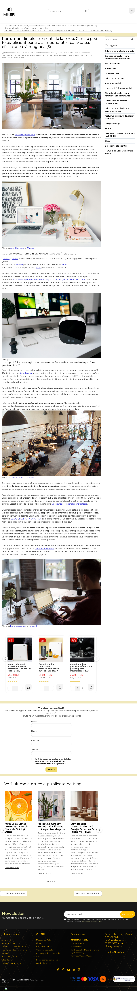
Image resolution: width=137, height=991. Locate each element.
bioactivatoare (112, 73)
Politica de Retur (43, 946)
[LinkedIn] (74, 969)
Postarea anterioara (14, 893)
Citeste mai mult (12, 868)
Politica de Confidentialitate (91, 922)
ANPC (38, 956)
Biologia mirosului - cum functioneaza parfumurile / (26, 28)
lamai (38, 267)
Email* (34, 722)
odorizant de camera (44, 548)
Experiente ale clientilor (116, 146)
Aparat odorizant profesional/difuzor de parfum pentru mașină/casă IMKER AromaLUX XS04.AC (81, 667)
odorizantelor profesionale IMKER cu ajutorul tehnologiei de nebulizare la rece (49, 279)
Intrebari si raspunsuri (45, 963)
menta (15, 258)
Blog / (95, 26)
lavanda (19, 264)
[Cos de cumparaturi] (132, 11)
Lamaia (6, 258)
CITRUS (38, 519)
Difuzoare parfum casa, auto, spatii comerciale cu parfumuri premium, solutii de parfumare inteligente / (48, 26)
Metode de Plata (43, 940)
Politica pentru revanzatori (13, 963)
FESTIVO (23, 519)
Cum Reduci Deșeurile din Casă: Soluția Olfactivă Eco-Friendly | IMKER (84, 827)
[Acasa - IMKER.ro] (18, 11)
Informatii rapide (11, 934)
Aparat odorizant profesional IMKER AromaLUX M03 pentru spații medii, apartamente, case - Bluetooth (19, 667)
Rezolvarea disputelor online (48, 953)
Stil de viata (110, 68)
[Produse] (4, 21)
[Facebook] (57, 969)
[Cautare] (86, 11)
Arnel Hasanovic (17, 248)
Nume (34, 731)
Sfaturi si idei (18, 58)
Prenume (35, 740)
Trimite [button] (51, 769)
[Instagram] (79, 969)
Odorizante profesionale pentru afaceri (69, 504)
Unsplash (31, 248)
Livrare (39, 943)
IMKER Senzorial (113, 83)
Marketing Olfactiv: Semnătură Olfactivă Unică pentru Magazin (51, 826)
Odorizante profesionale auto (119, 51)
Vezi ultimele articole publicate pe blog (43, 783)
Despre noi (7, 940)
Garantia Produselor (45, 950)
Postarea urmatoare (86, 893)
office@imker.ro (116, 952)
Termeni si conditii (9, 943)
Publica (64, 264)
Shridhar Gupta (16, 477)
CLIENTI (40, 934)
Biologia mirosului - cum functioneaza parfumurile (117, 57)
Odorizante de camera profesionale (28, 55)
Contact (5, 953)
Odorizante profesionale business (59, 55)
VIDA (30, 519)
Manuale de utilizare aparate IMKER (119, 152)
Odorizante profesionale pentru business (117, 109)
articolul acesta (25, 373)
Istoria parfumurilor (10, 956)
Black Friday (7, 960)
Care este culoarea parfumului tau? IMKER (120, 134)
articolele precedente (25, 135)
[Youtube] (68, 969)
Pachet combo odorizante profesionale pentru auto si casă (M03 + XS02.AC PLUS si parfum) (49, 667)
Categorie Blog (112, 123)
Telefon (34, 750)
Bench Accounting (18, 626)
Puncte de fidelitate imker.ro (14, 950)
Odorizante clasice (114, 78)
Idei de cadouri (112, 63)
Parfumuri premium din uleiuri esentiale (119, 117)
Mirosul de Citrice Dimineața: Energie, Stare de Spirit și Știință (17, 827)
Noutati (108, 128)
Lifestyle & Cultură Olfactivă (118, 88)
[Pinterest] (63, 969)
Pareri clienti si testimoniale (48, 960)
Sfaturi (108, 141)
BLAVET (14, 519)
